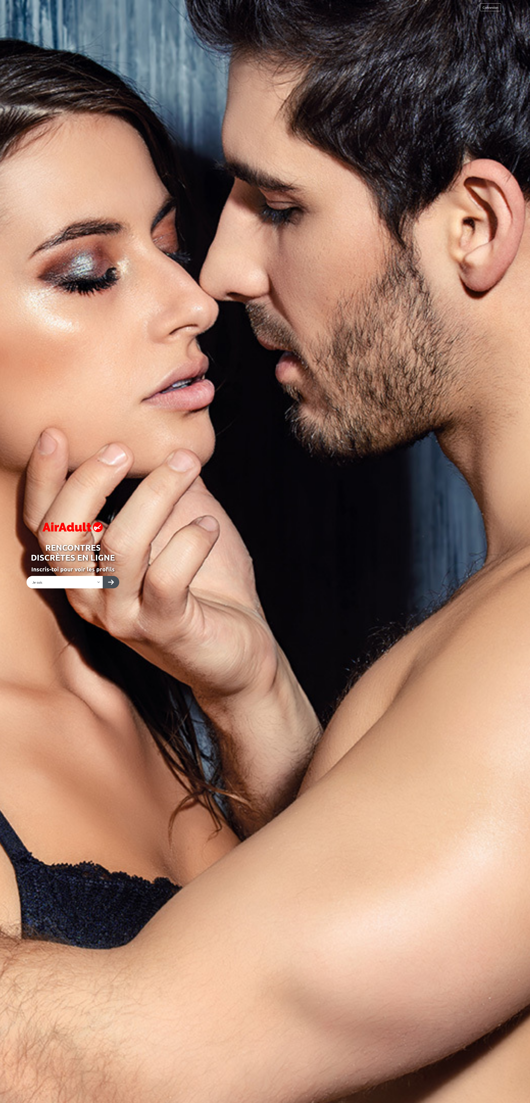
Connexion (490, 7)
